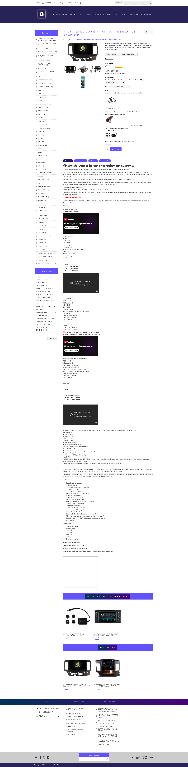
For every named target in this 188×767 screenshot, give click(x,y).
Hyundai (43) (43, 145)
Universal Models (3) (47, 263)
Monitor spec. (110, 77)
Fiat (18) (41, 121)
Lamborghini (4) (45, 172)
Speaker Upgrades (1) (47, 48)
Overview (68, 161)
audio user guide (45, 295)
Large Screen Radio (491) (46, 72)
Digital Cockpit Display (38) (45, 64)
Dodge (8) (42, 118)
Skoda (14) (42, 225)
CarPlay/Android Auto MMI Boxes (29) (47, 39)
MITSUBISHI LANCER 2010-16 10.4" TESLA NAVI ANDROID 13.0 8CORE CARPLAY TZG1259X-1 (107, 686)
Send (107, 759)
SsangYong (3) (44, 236)
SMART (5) (42, 239)
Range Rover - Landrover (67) (44, 214)
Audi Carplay (41, 280)
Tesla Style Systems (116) (47, 44)
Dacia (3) (41, 114)
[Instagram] (48, 757)
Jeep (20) (41, 148)
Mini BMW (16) (43, 190)
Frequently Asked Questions (76, 709)
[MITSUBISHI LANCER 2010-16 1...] (151, 32)
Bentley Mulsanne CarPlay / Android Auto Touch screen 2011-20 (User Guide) (109, 742)
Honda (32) (42, 138)
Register (38, 2)
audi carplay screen (45, 289)
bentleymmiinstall (44, 297)
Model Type (109, 86)
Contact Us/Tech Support (76, 730)
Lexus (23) (42, 169)
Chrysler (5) (43, 107)
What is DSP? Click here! (81, 487)
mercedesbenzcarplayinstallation (46, 314)
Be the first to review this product (116, 73)
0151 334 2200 (75, 542)
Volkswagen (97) (45, 256)
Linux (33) (42, 76)
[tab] (68, 160)
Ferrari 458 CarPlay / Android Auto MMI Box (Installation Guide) (108, 710)
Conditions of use (76, 723)
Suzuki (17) (42, 243)
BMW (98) (41, 93)
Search (150, 2)
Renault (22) (43, 210)
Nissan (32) (42, 200)
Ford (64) (42, 131)
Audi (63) (41, 90)
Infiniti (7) (42, 155)
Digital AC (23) (44, 60)
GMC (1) (41, 135)
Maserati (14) (43, 179)
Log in (47, 2)
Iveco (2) (42, 162)
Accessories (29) (45, 80)
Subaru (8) (42, 232)
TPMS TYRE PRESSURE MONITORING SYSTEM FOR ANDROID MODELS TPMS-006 (75, 634)
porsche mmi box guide (46, 321)
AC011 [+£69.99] (136, 125)
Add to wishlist (111, 54)
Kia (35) (41, 166)
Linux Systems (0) (45, 128)
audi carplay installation (41, 284)
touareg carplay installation (43, 326)
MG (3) (40, 183)
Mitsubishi (118, 67)
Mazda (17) (42, 176)
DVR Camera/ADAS (111, 112)
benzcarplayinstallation (46, 302)
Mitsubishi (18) (44, 197)
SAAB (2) (41, 222)
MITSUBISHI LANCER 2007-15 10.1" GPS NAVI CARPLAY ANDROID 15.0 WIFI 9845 (76, 686)
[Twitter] (35, 757)
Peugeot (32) (43, 203)
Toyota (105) (43, 246)
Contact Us (104, 161)
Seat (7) (41, 229)
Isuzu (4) (41, 152)
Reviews (93, 161)
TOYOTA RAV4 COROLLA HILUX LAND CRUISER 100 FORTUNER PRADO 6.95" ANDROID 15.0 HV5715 (106, 635)
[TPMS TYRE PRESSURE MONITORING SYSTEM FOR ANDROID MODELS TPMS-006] (78, 617)
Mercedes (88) (44, 186)
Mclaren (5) (43, 193)
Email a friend (109, 59)
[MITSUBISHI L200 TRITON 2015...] (146, 32)
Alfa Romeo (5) (44, 83)
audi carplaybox (43, 291)
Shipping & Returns (76, 716)
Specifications (81, 161)
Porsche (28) (43, 207)
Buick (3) (41, 100)
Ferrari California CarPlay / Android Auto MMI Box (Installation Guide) (109, 729)
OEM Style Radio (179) (47, 52)
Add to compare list (128, 54)
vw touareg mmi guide (45, 333)
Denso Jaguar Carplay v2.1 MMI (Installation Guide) (108, 716)
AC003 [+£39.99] (113, 108)
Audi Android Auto (44, 277)
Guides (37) (42, 68)
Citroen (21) (43, 111)
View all (52, 338)
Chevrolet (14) (44, 104)
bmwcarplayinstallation (46, 308)
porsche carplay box (45, 318)
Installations (74, 713)
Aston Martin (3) (45, 87)
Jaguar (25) (43, 159)
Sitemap (71, 734)
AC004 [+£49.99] (134, 111)
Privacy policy (75, 720)
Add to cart (116, 149)
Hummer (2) (42, 142)
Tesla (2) (42, 249)
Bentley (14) (43, 97)
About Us (72, 726)
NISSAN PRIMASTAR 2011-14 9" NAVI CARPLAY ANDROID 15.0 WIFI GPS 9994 (109, 722)
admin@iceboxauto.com (75, 545)
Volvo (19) (42, 260)
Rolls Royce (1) (44, 219)
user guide (43, 330)
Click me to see (90, 514)
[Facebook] (40, 757)
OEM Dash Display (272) (45, 56)
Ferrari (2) (42, 124)
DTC (112, 65)
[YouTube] (44, 757)
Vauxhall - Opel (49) (47, 253)
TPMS (107, 126)
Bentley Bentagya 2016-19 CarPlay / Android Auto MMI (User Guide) (108, 736)
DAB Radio (108, 91)
